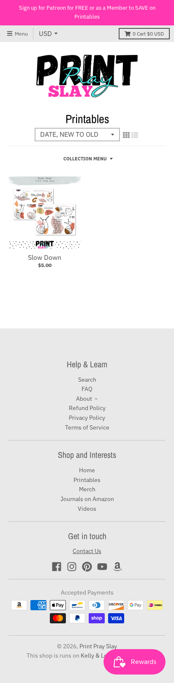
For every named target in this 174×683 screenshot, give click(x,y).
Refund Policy (87, 408)
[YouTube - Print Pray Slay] (102, 567)
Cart (148, 33)
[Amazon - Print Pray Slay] (117, 567)
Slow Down (44, 257)
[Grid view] (126, 134)
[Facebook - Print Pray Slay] (57, 567)
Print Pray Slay (98, 646)
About (84, 398)
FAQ (87, 389)
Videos (87, 508)
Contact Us (87, 551)
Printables (87, 480)
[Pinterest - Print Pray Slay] (87, 567)
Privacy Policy (87, 417)
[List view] (134, 134)
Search (87, 379)
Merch (87, 489)
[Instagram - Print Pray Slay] (72, 567)
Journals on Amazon (87, 499)
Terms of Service (87, 427)
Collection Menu (85, 159)
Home (87, 470)
